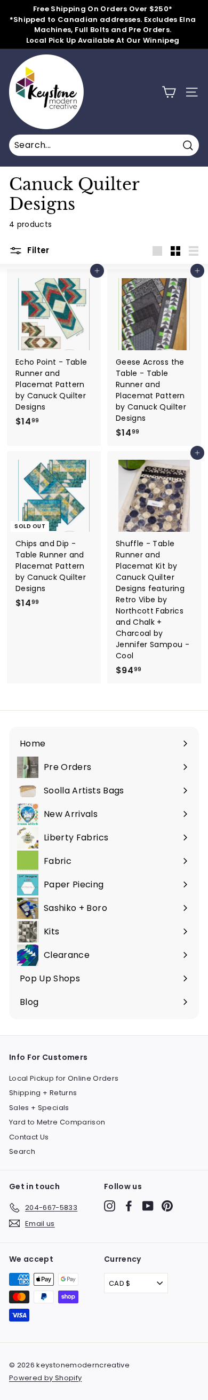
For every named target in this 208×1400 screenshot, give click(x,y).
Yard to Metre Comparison (57, 1122)
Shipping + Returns (43, 1093)
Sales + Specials (39, 1108)
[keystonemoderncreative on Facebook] (128, 1206)
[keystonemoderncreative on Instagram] (109, 1206)
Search (22, 1151)
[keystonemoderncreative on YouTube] (148, 1206)
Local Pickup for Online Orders (64, 1078)
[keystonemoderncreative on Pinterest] (167, 1206)
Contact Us (29, 1137)
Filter (37, 250)
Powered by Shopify (45, 1378)
